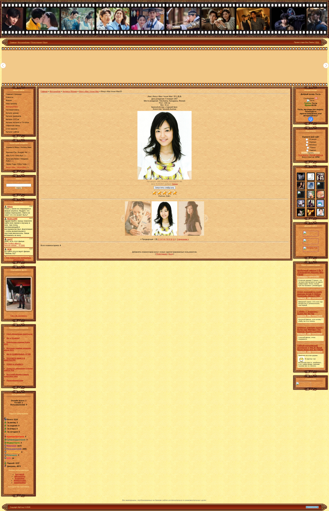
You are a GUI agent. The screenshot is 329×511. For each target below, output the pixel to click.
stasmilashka (20, 483)
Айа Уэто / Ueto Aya (14, 156)
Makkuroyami (20, 480)
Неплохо (312, 145)
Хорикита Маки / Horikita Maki (18, 147)
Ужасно (312, 150)
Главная (13, 42)
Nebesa (175, 184)
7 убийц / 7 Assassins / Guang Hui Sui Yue (307, 313)
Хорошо (312, 142)
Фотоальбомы (24, 42)
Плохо (312, 147)
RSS (317, 42)
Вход (45, 42)
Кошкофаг (20, 478)
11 (174, 239)
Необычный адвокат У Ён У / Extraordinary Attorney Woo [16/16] (310, 272)
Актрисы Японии (70, 91)
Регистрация (36, 42)
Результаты (303, 155)
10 (171, 239)
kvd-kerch (19, 474)
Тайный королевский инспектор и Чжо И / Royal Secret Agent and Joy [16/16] (310, 347)
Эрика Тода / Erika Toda (16, 164)
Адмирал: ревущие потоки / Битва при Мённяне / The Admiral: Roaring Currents (310, 329)
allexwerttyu (19, 476)
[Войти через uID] (310, 119)
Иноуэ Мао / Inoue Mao (16, 167)
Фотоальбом (55, 91)
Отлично (312, 139)
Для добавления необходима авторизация (18, 259)
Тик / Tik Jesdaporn (18, 316)
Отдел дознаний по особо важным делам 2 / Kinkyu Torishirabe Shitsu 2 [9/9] (309, 294)
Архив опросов (316, 155)
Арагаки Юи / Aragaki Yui (16, 152)
